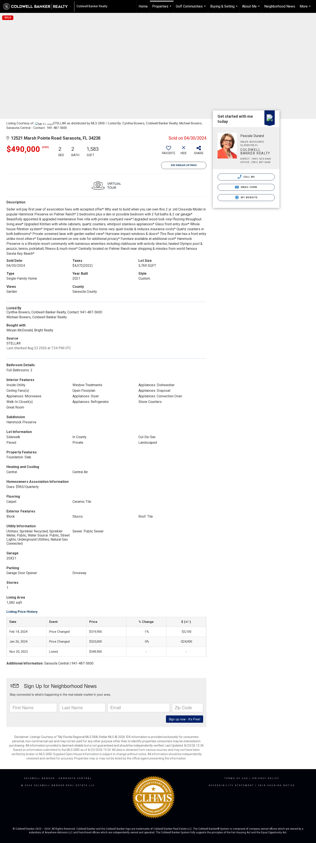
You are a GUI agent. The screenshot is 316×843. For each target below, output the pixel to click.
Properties (162, 8)
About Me (251, 8)
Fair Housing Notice (276, 785)
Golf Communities (191, 8)
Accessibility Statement (231, 785)
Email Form (248, 187)
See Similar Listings (184, 165)
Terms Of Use (236, 778)
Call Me (248, 176)
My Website (249, 197)
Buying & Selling (224, 8)
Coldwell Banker (39, 778)
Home (143, 6)
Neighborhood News (279, 6)
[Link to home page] (37, 6)
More (306, 8)
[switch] (168, 151)
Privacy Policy (265, 778)
